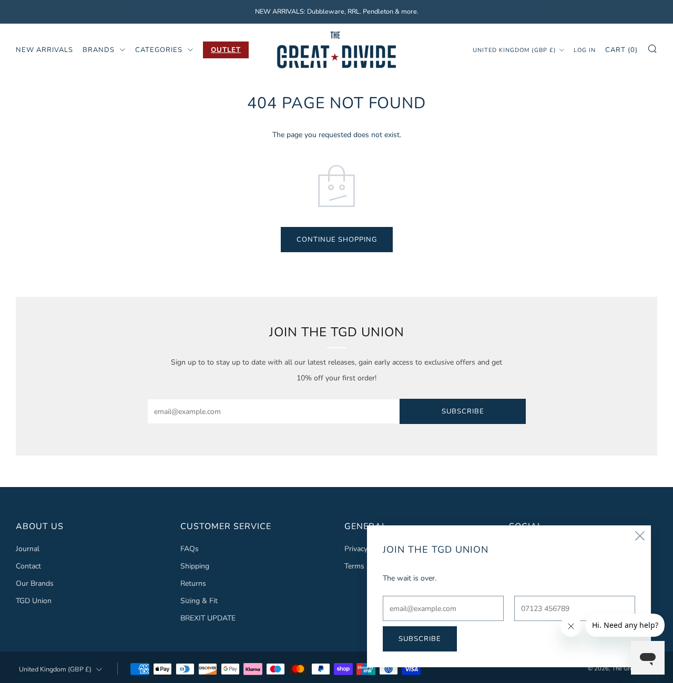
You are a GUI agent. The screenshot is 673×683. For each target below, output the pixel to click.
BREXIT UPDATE (208, 618)
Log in (585, 50)
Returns (193, 583)
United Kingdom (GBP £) (514, 50)
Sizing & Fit (199, 601)
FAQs (189, 549)
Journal (27, 549)
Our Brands (35, 583)
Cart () (621, 49)
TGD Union (34, 601)
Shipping (194, 566)
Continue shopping (337, 239)
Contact (28, 566)
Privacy (356, 549)
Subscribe (463, 411)
